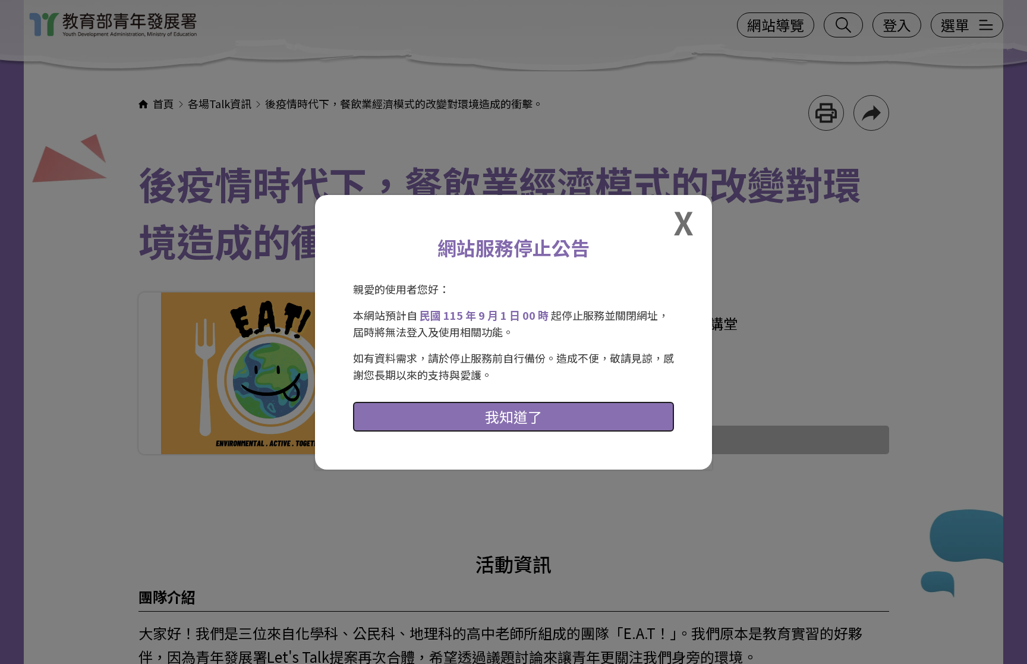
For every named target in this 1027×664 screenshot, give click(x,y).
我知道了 (513, 416)
